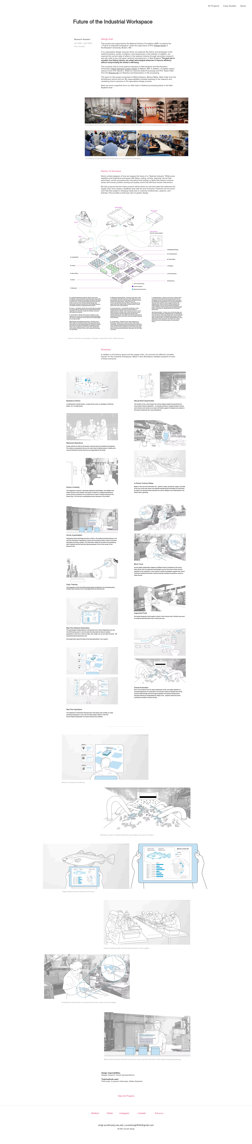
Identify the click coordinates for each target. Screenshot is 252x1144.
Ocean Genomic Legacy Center (124, 69)
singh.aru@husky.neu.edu (111, 1125)
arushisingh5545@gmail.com (139, 1125)
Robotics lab (114, 73)
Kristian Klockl (160, 46)
